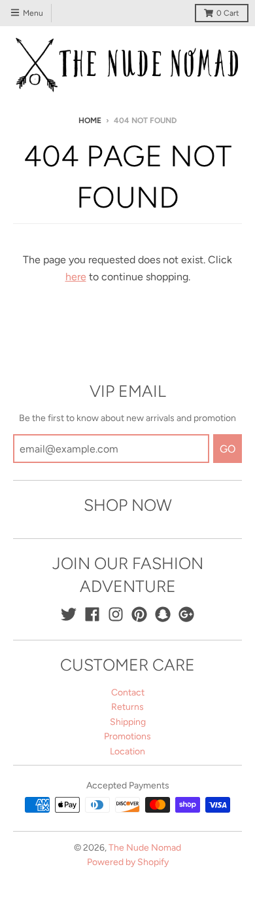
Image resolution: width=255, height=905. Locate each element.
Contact (127, 692)
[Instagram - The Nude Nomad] (116, 614)
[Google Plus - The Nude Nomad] (186, 614)
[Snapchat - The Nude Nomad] (163, 614)
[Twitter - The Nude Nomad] (68, 614)
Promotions (127, 736)
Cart (227, 13)
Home (89, 120)
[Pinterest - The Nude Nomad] (139, 614)
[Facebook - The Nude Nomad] (92, 614)
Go (227, 449)
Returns (127, 706)
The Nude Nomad (145, 847)
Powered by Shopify (128, 862)
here (75, 276)
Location (127, 751)
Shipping (128, 722)
